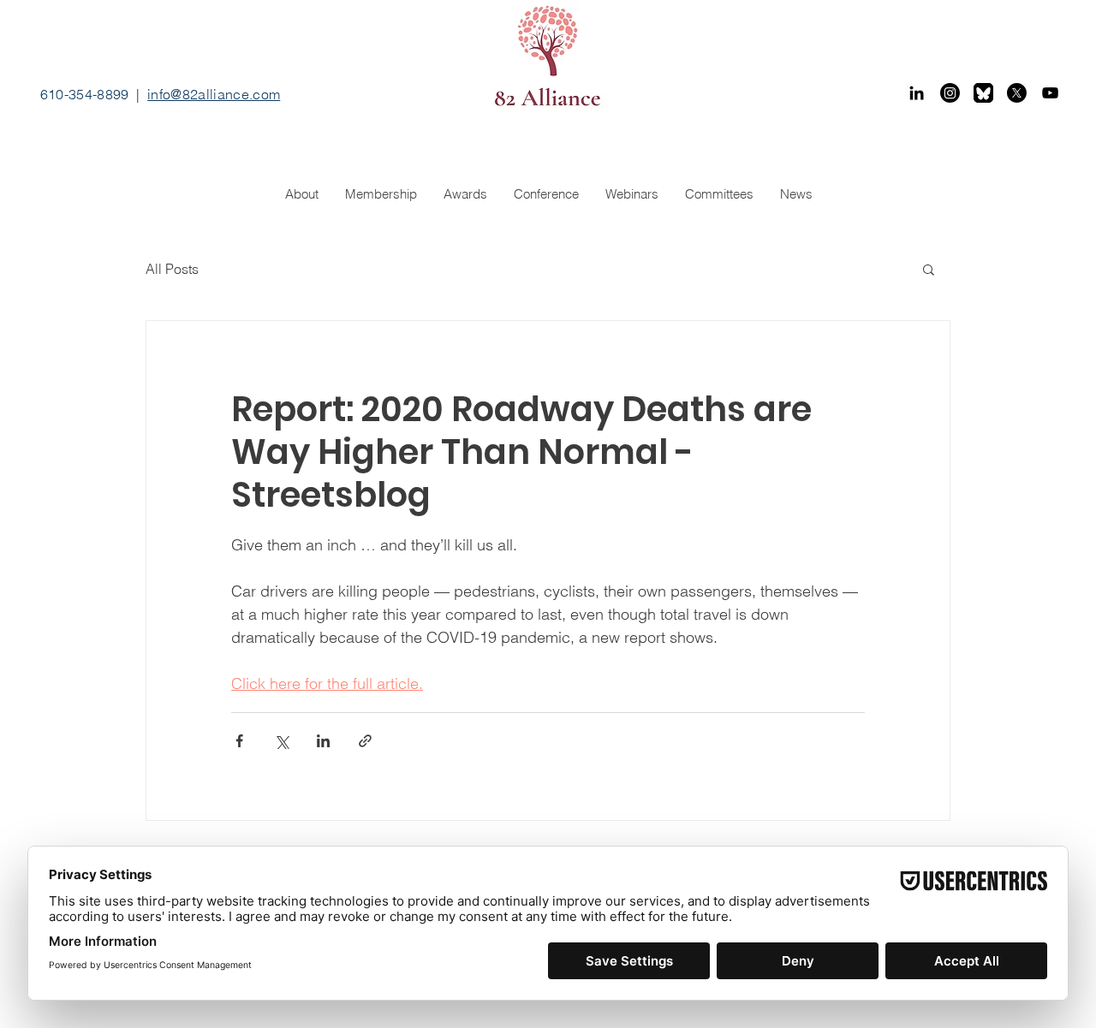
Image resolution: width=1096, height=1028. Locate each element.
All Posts (172, 268)
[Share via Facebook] (239, 741)
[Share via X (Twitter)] (281, 741)
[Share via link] (365, 741)
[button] (928, 269)
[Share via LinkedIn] (323, 741)
